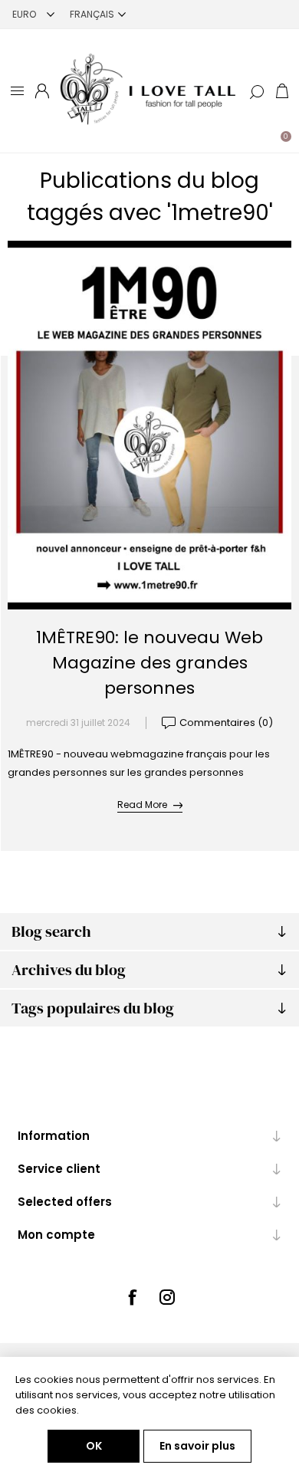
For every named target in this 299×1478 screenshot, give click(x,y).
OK (94, 1445)
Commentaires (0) (226, 723)
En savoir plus (197, 1445)
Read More (142, 804)
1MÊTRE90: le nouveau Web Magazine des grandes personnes (149, 663)
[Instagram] (167, 1297)
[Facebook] (132, 1297)
